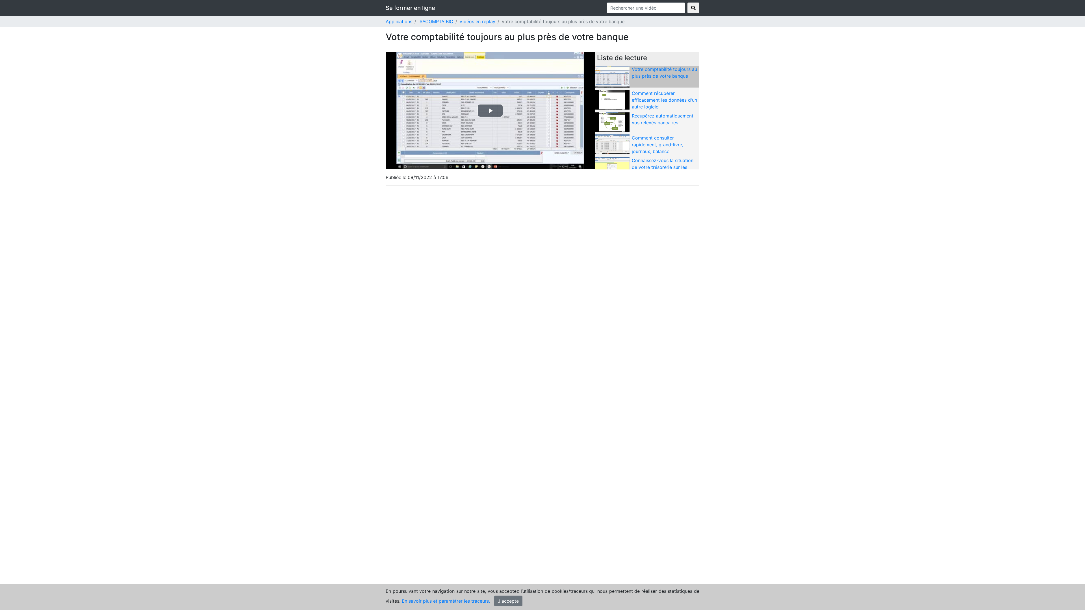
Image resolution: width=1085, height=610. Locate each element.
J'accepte (508, 601)
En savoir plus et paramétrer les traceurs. (446, 601)
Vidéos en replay (477, 21)
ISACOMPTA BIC (435, 21)
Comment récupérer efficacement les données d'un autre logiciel (664, 100)
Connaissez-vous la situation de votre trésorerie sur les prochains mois (662, 167)
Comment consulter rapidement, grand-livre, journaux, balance (657, 144)
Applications (399, 21)
